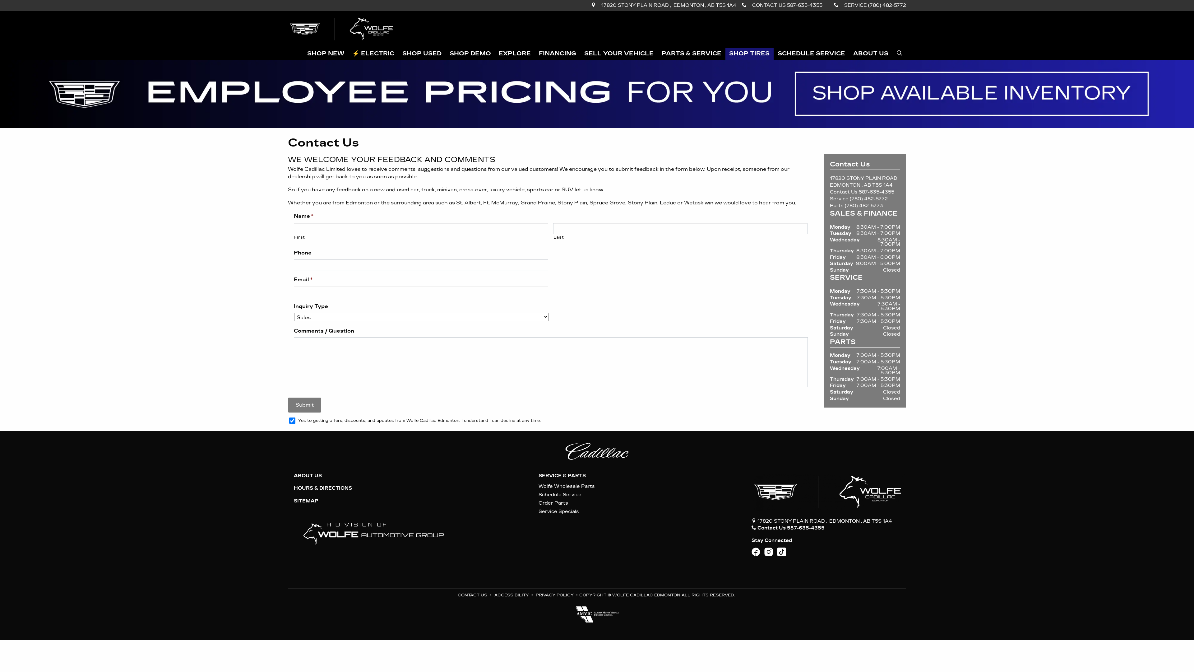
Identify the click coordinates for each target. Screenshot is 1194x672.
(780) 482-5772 (869, 199)
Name (303, 216)
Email (303, 279)
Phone (303, 253)
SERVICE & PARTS (562, 475)
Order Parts (553, 503)
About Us (308, 475)
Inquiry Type (311, 306)
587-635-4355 (876, 192)
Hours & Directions (323, 488)
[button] (326, 54)
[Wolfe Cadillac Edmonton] (342, 29)
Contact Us (472, 595)
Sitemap (306, 500)
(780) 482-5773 (864, 205)
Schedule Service (560, 494)
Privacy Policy (555, 595)
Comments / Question (324, 331)
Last (558, 237)
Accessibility (511, 595)
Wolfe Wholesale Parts (567, 486)
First (299, 237)
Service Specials (559, 511)
